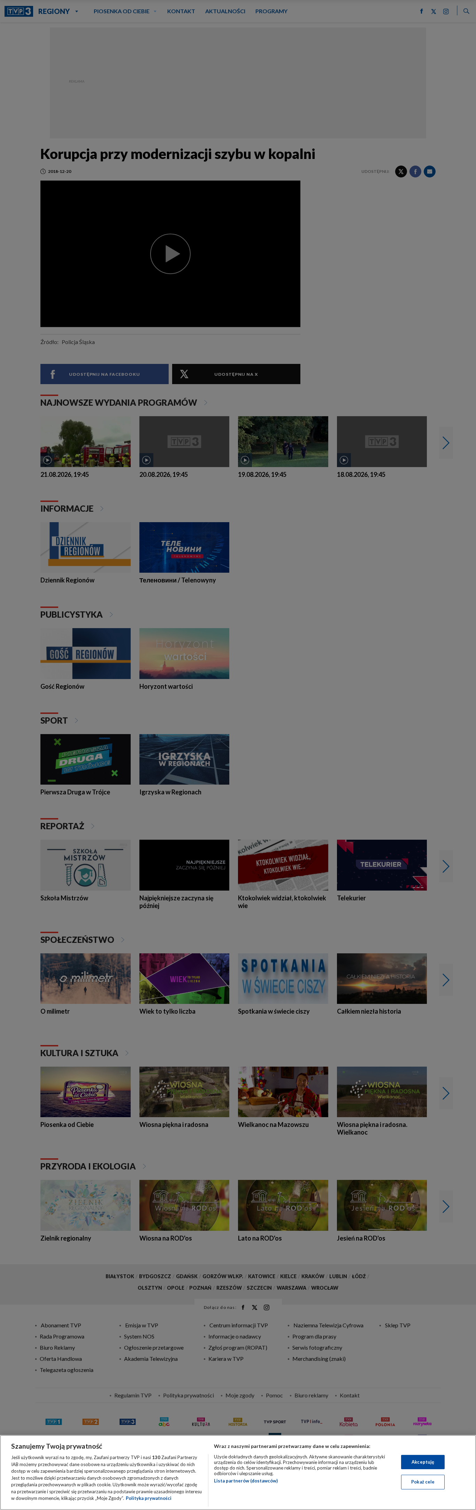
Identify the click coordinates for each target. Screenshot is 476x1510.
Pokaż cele (423, 1482)
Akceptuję (423, 1462)
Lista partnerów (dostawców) (246, 1481)
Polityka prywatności (148, 1498)
